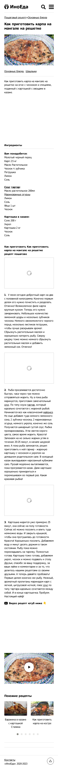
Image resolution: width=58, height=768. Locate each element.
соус (6, 404)
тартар (15, 187)
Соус (7, 187)
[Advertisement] (29, 119)
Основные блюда (14, 71)
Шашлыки (31, 71)
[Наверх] (50, 761)
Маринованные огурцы (17, 194)
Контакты (9, 759)
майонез (48, 412)
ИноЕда (19, 6)
